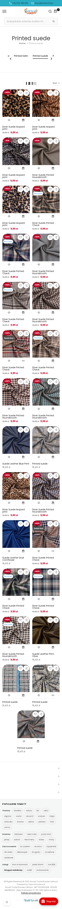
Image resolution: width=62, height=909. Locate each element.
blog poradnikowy (13, 870)
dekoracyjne (22, 852)
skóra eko (8, 821)
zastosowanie (42, 870)
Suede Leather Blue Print (15, 463)
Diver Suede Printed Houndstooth (43, 176)
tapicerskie (51, 846)
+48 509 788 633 (20, 3)
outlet (29, 870)
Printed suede (40, 463)
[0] (55, 11)
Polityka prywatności (31, 893)
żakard (17, 839)
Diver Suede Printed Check (43, 224)
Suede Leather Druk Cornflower (13, 559)
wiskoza (41, 816)
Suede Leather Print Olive (43, 655)
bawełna (17, 810)
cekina (31, 821)
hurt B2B (51, 864)
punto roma (46, 834)
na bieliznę (49, 852)
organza (7, 816)
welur (46, 810)
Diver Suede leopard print (13, 128)
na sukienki (25, 846)
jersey (6, 839)
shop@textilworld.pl (43, 3)
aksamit (29, 816)
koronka (20, 821)
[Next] (51, 59)
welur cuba (32, 834)
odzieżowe (8, 857)
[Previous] (11, 59)
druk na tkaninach (20, 864)
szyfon (19, 816)
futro (52, 821)
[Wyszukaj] (54, 21)
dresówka (18, 834)
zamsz (7, 827)
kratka (41, 839)
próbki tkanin (37, 864)
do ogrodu (36, 852)
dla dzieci (8, 852)
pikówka (41, 821)
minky (51, 839)
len (38, 810)
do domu (38, 846)
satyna (29, 810)
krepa (52, 816)
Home (22, 43)
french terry (29, 839)
